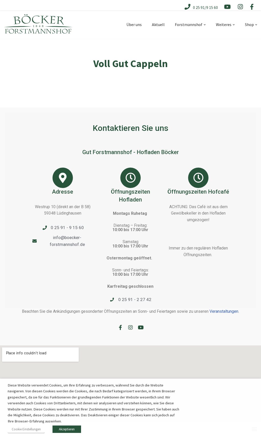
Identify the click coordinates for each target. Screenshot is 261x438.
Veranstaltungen (224, 311)
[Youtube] (141, 327)
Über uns (134, 24)
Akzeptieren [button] (67, 429)
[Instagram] (130, 327)
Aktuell (158, 24)
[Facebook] (120, 327)
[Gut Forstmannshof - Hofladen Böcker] (38, 28)
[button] (205, 25)
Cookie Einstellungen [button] (26, 429)
